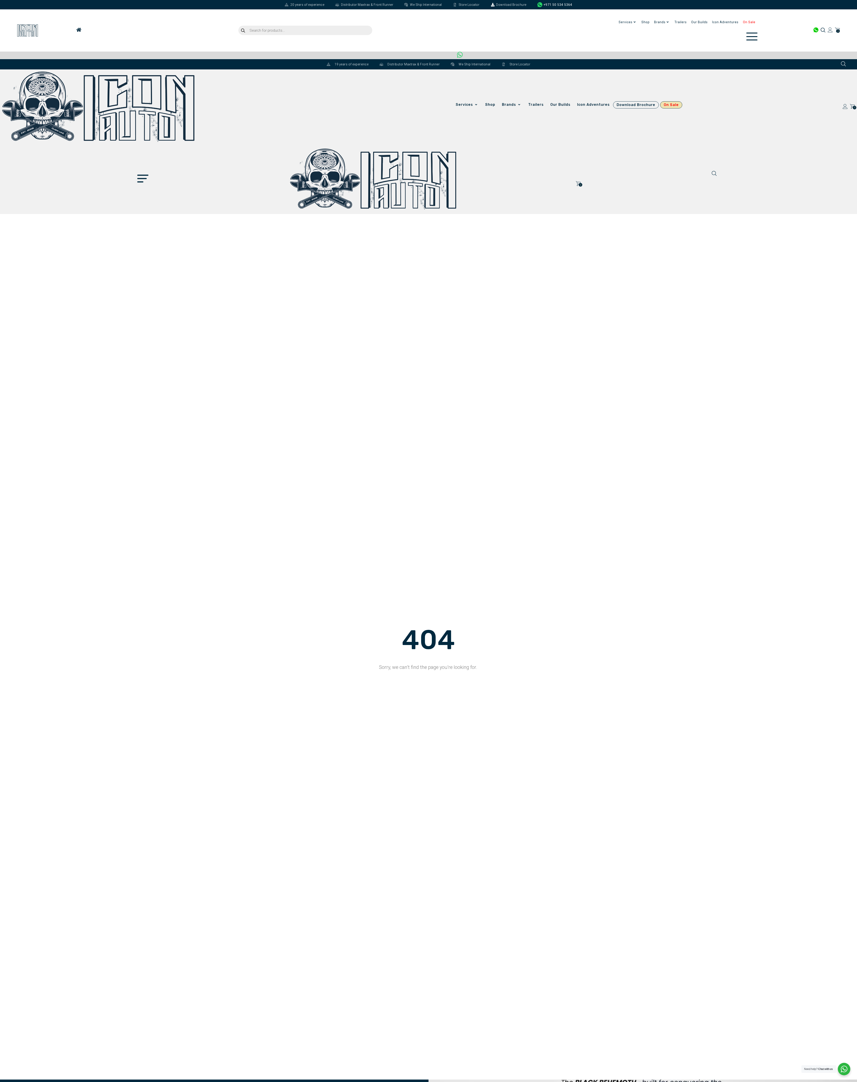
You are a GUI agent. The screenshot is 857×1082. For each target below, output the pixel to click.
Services (625, 22)
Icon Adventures (725, 22)
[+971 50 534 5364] (540, 4)
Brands (660, 22)
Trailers (680, 22)
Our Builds (699, 22)
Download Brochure (636, 105)
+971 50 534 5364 (557, 4)
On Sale (749, 22)
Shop (645, 22)
